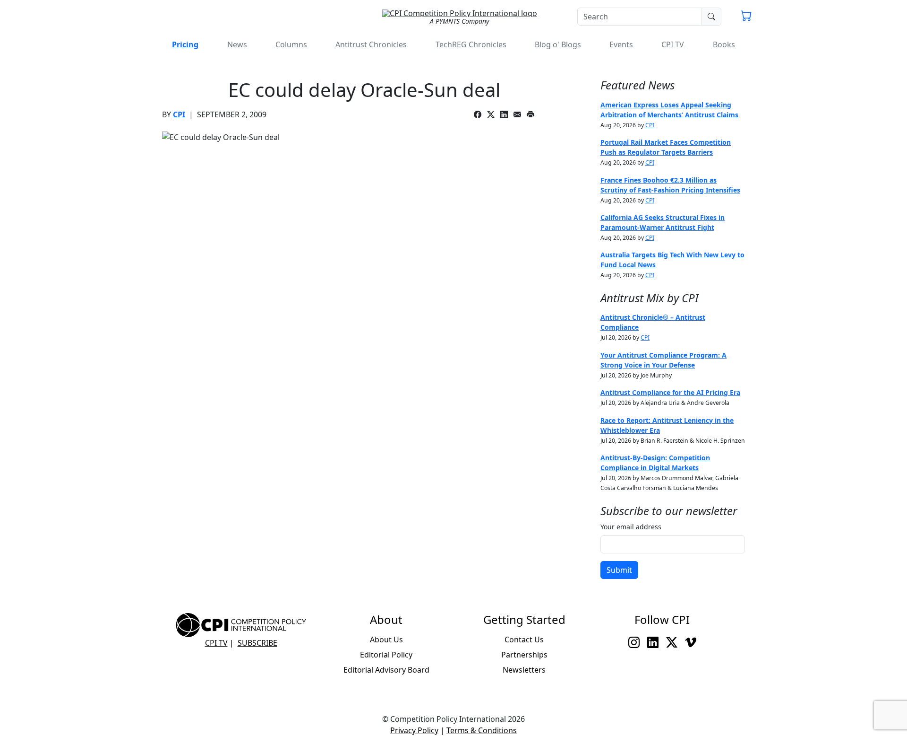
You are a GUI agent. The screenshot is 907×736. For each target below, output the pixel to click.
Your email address (630, 526)
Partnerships (524, 654)
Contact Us (524, 639)
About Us (386, 639)
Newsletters (524, 670)
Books (724, 44)
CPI (179, 114)
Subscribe (257, 643)
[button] (746, 17)
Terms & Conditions (481, 730)
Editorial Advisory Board (386, 670)
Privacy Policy (414, 730)
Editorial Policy (386, 654)
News (237, 44)
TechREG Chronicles (471, 44)
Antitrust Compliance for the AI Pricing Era (670, 392)
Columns (291, 44)
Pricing (185, 44)
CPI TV (672, 44)
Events (621, 44)
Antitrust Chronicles (371, 44)
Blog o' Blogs (558, 44)
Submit (619, 570)
